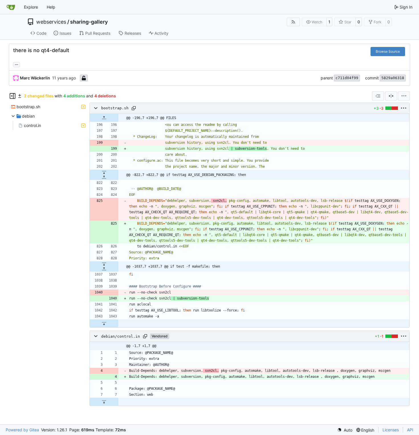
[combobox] (378, 95)
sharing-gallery (89, 22)
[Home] (11, 7)
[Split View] (391, 95)
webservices (51, 22)
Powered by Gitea (22, 429)
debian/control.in (120, 336)
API (410, 429)
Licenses (391, 429)
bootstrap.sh (115, 108)
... (16, 64)
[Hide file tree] (12, 96)
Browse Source (388, 51)
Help (51, 7)
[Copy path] (134, 108)
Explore (31, 7)
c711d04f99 (346, 78)
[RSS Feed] (293, 22)
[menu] (404, 95)
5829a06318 (392, 78)
